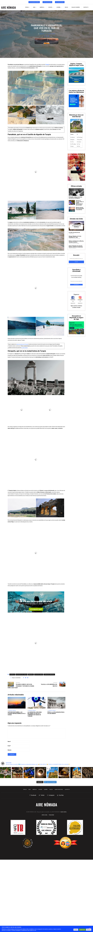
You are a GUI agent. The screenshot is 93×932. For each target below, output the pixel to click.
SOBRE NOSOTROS (59, 668)
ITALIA (73, 182)
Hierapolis (12, 553)
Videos (66, 7)
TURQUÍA (53, 33)
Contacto (85, 7)
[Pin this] (49, 36)
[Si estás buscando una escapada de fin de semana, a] (75, 651)
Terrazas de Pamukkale (49, 553)
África (27, 7)
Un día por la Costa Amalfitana (76, 175)
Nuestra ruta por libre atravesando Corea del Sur (80, 157)
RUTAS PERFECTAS (77, 187)
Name (9, 620)
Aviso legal (44, 693)
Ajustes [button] (75, 929)
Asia (34, 7)
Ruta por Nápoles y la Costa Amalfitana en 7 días (75, 185)
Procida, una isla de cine (74, 181)
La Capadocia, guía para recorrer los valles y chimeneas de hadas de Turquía (35, 593)
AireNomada (41, 33)
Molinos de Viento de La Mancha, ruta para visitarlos (76, 190)
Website (9, 628)
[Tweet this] (46, 36)
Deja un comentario (16, 556)
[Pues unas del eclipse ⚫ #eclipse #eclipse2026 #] (40, 651)
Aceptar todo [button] (82, 929)
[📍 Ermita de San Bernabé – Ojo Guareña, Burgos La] (64, 651)
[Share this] (44, 36)
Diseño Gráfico (64, 690)
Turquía (47, 64)
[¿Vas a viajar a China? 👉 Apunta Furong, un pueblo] (28, 651)
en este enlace (24, 300)
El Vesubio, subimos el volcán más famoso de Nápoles (75, 146)
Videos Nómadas (76, 120)
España (58, 7)
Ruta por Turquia (38, 553)
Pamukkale (31, 553)
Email (9, 624)
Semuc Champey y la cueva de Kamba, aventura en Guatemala (76, 195)
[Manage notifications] (90, 929)
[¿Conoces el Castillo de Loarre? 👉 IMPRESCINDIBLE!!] (52, 651)
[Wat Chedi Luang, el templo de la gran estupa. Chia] (17, 651)
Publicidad (51, 693)
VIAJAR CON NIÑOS (75, 7)
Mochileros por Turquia (21, 553)
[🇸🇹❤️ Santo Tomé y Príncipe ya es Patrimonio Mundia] (5, 651)
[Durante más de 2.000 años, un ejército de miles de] (87, 651)
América (42, 7)
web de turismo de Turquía (22, 297)
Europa (50, 7)
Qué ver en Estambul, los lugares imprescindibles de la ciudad (16, 592)
